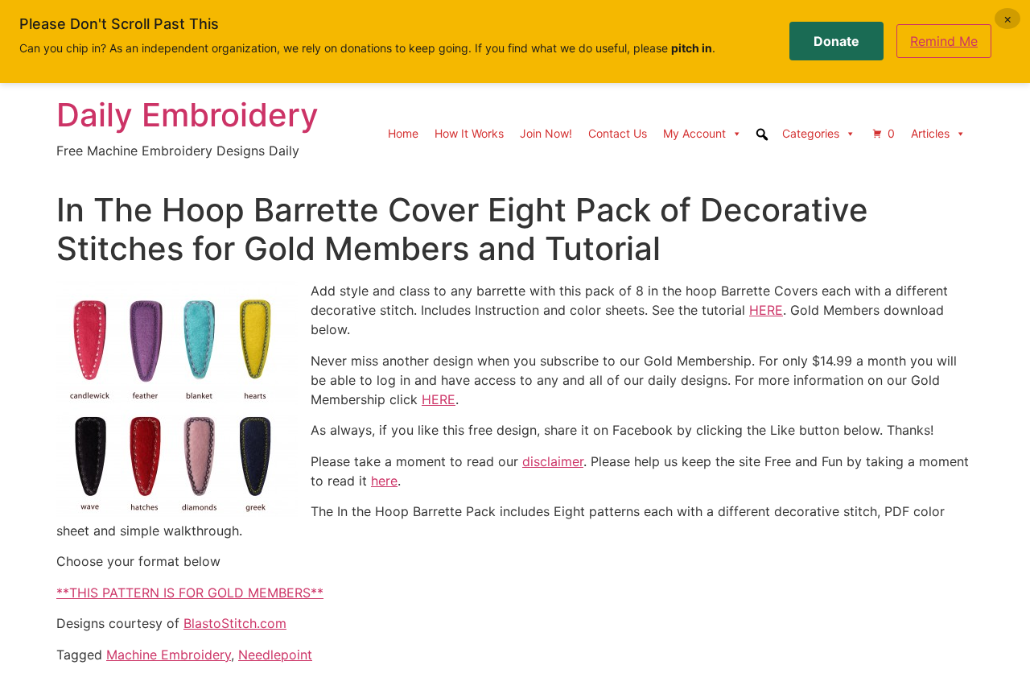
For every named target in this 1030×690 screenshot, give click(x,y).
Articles (930, 133)
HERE (766, 310)
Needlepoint (275, 655)
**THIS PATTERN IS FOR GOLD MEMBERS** (189, 593)
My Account (694, 133)
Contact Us (617, 133)
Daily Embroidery (187, 114)
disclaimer (552, 461)
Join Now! (546, 133)
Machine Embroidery (168, 655)
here (384, 481)
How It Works (469, 133)
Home (403, 133)
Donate (836, 41)
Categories (810, 133)
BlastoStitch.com (234, 623)
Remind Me (944, 41)
